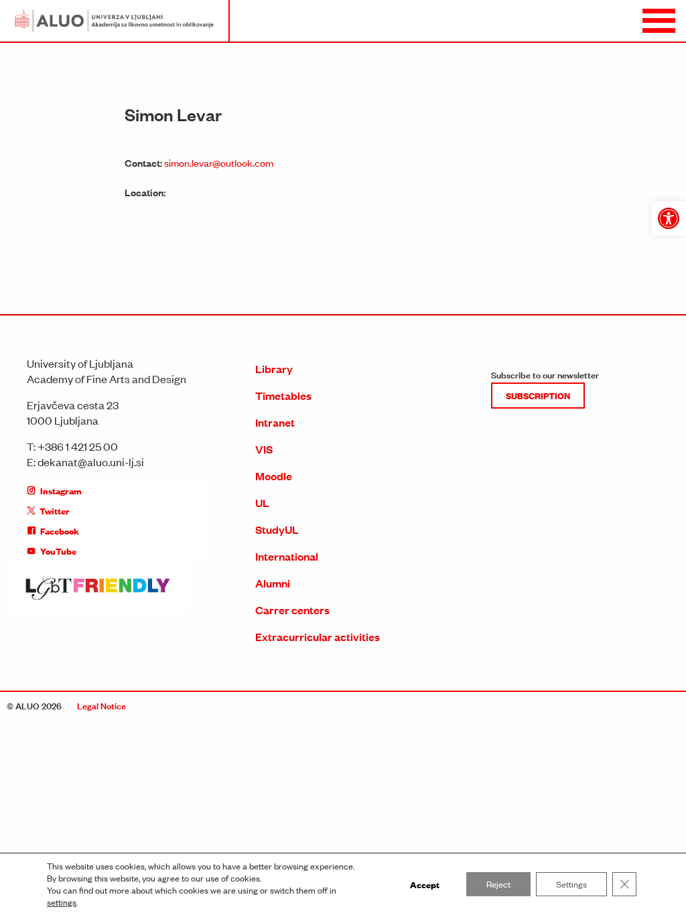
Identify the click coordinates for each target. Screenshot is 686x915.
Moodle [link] (273, 476)
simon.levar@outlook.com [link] (218, 162)
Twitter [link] (55, 510)
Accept (424, 884)
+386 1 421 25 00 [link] (78, 446)
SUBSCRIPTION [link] (538, 395)
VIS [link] (264, 449)
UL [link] (262, 502)
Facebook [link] (59, 530)
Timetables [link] (283, 395)
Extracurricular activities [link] (317, 636)
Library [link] (274, 368)
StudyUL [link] (277, 529)
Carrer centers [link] (292, 610)
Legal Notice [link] (101, 705)
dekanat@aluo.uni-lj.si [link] (91, 461)
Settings (571, 883)
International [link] (286, 556)
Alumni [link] (272, 583)
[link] (668, 218)
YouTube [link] (58, 550)
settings (61, 902)
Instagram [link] (61, 490)
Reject (498, 883)
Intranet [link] (275, 422)
